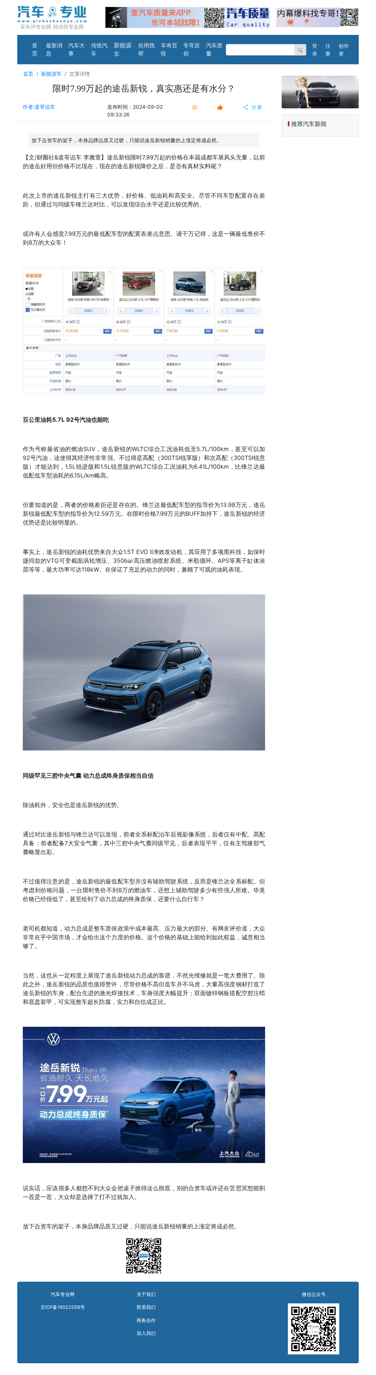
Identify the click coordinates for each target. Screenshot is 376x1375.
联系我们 (146, 1307)
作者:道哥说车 (39, 107)
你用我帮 (146, 49)
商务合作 (146, 1320)
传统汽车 (99, 49)
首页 (34, 49)
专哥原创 (191, 49)
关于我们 (146, 1294)
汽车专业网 (63, 1294)
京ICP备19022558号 (62, 1307)
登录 (314, 50)
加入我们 (146, 1333)
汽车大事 (76, 49)
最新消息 (54, 49)
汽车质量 (214, 49)
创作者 (344, 50)
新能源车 (122, 50)
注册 (327, 50)
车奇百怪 (169, 49)
